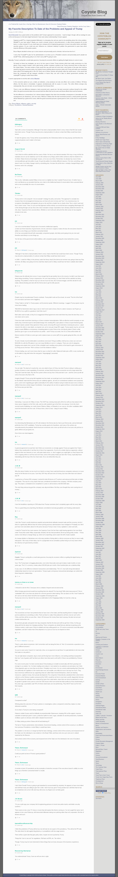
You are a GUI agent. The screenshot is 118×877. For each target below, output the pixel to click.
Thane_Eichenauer (21, 748)
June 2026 (98, 178)
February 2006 (99, 586)
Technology (99, 765)
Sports (97, 761)
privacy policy (100, 64)
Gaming (98, 679)
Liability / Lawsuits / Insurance (104, 715)
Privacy (98, 739)
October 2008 (99, 522)
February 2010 (99, 490)
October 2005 (99, 594)
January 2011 (99, 469)
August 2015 (99, 359)
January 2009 (99, 516)
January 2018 (99, 302)
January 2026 (99, 184)
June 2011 (98, 459)
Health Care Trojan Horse (102, 140)
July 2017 (98, 314)
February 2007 (99, 562)
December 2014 (100, 375)
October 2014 (99, 379)
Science (98, 755)
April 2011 (98, 463)
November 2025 (100, 188)
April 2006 (98, 582)
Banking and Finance (101, 637)
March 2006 (99, 584)
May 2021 (98, 228)
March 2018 (99, 298)
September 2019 (100, 262)
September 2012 (100, 429)
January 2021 (99, 236)
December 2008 (100, 518)
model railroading (100, 721)
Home (10, 20)
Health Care (99, 691)
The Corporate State (101, 767)
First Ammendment (101, 677)
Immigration (99, 701)
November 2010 (100, 473)
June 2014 (98, 387)
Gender (98, 681)
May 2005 (98, 604)
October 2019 (99, 260)
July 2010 (98, 481)
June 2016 (98, 339)
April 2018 (98, 296)
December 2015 (100, 351)
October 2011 (99, 451)
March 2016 (99, 345)
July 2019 (98, 266)
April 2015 (98, 367)
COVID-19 (98, 652)
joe (22, 398)
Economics (18, 105)
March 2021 (99, 232)
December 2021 (100, 214)
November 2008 (100, 520)
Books (97, 642)
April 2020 (98, 248)
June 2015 (98, 363)
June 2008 (98, 530)
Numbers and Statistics (102, 727)
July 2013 (98, 409)
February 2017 (99, 324)
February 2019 (99, 276)
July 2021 (98, 224)
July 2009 (98, 504)
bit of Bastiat (35, 78)
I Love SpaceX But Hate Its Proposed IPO (103, 83)
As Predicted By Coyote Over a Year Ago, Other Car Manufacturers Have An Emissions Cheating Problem (37, 24)
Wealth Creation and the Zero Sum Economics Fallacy (103, 167)
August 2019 (99, 264)
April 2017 (98, 320)
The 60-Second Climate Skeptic (104, 161)
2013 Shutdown (100, 625)
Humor (97, 699)
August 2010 (99, 478)
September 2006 (100, 572)
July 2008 (98, 528)
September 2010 (100, 476)
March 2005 (99, 608)
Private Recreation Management (104, 741)
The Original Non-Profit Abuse (104, 80)
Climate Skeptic (19, 20)
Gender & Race (100, 683)
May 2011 (98, 461)
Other (97, 731)
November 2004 (100, 616)
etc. (97, 672)
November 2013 (100, 401)
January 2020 (99, 254)
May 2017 (98, 318)
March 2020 (99, 250)
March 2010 (99, 488)
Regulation (98, 751)
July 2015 (98, 361)
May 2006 (98, 580)
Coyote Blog (94, 11)
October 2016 (99, 331)
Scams (97, 753)
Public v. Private (100, 745)
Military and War (100, 719)
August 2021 (99, 222)
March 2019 (99, 274)
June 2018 (98, 292)
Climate (98, 650)
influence (23, 103)
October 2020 (99, 240)
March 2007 (99, 560)
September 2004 (100, 620)
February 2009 (99, 514)
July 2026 (98, 176)
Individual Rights (100, 705)
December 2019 (100, 256)
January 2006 (99, 588)
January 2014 (99, 397)
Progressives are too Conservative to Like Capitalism (104, 151)
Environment (99, 667)
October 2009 (99, 498)
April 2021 (98, 230)
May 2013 (98, 413)
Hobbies (98, 695)
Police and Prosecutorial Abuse (104, 735)
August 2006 (99, 574)
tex (22, 364)
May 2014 (98, 389)
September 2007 (100, 548)
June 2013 (98, 411)
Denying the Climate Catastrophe (101, 90)
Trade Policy (99, 769)
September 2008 (100, 524)
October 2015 (99, 355)
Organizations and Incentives (103, 729)
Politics (98, 737)
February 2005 (99, 610)
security (33, 103)
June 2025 (98, 198)
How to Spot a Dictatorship (103, 141)
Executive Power (100, 673)
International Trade (101, 709)
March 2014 (99, 393)
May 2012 (98, 437)
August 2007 (99, 550)
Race (97, 747)
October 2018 (99, 284)
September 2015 (100, 357)
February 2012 (99, 443)
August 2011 (99, 455)
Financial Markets (100, 675)
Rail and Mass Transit (101, 749)
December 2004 (100, 614)
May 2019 (98, 270)
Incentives (98, 703)
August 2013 (99, 407)
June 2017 (98, 316)
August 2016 (99, 335)
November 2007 (100, 544)
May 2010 (98, 484)
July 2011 (98, 457)
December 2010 (100, 471)
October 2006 (99, 570)
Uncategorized (99, 781)
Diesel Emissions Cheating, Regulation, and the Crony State (73, 26)
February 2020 (99, 252)
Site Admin (98, 798)
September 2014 (100, 381)
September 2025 (100, 192)
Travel (97, 773)
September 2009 (100, 500)
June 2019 (98, 268)
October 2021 (99, 218)
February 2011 (99, 467)
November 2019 (100, 258)
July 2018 (98, 290)
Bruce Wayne (16, 103)
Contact (60, 20)
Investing (98, 711)
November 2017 (100, 306)
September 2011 (100, 453)
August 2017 (99, 312)
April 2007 (98, 558)
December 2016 (100, 327)
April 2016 (98, 343)
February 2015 (99, 371)
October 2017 (99, 308)
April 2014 (98, 391)
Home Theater (99, 697)
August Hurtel (20, 149)
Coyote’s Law (99, 130)
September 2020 (100, 242)
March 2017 (99, 322)
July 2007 (98, 552)
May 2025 (98, 200)
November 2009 (100, 496)
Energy (97, 666)
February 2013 (99, 419)
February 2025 (99, 206)
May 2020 (98, 246)
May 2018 (98, 294)
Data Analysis (99, 658)
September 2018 (100, 286)
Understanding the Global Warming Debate (102, 102)
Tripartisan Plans (100, 779)
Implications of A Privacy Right (104, 143)
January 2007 (99, 564)
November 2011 (100, 449)
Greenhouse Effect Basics (103, 92)
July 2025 (98, 196)
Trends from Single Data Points (104, 777)
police (29, 103)
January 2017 (99, 325)
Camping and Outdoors (102, 644)
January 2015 (99, 373)
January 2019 (99, 278)
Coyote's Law (99, 654)
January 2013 (99, 421)
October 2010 (99, 475)
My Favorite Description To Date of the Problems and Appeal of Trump (45, 29)
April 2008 (98, 534)
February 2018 (99, 300)
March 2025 (99, 204)
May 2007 (98, 556)
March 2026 (99, 180)
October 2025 (99, 190)
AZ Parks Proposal (49, 20)
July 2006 (98, 576)
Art (96, 635)
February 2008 (99, 538)
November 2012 (100, 425)
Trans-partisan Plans (101, 771)
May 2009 (98, 508)
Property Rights (100, 743)
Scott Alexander (14, 35)
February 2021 (99, 234)
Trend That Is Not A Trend (103, 775)
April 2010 (98, 486)
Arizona (98, 633)
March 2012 (99, 441)
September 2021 (100, 220)
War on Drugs (99, 783)
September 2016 (100, 333)
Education (98, 664)
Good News (99, 687)
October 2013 (99, 403)
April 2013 (98, 415)
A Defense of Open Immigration (104, 116)
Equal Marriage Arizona (102, 670)
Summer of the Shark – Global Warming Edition (104, 98)
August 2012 (99, 431)
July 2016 (98, 337)
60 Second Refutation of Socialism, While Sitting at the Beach (104, 113)
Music (97, 725)
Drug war (98, 660)
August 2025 (99, 194)
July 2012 (98, 433)
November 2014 (100, 377)
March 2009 (99, 512)
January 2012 (99, 445)
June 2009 (98, 506)
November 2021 (100, 216)
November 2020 (100, 238)
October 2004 (99, 618)
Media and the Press (101, 717)
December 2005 (100, 590)
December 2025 (100, 186)
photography (99, 733)
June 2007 (98, 554)
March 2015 (99, 369)
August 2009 (99, 502)
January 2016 (99, 349)
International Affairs (101, 707)
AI (96, 631)
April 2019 (98, 272)
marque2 (23, 444)
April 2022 (98, 212)
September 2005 (100, 596)
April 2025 (98, 202)
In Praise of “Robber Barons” (103, 145)
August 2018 (99, 288)
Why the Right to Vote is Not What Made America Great (103, 170)
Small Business (100, 759)
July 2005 (98, 600)
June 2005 (98, 602)
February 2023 (99, 210)
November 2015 (100, 353)
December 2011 (100, 447)
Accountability (99, 627)
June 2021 (98, 226)
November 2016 (100, 329)
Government (99, 689)
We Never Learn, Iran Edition (103, 78)
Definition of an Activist (102, 132)
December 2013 (100, 399)
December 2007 (100, 542)
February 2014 (99, 395)
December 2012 (100, 423)
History (97, 693)
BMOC (27, 20)
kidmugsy (23, 250)
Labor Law (98, 713)
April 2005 (98, 606)
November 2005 (100, 592)
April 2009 (98, 510)
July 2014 (98, 385)
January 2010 (99, 492)
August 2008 (99, 526)
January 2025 (99, 208)
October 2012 (99, 427)
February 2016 (99, 347)
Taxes (97, 763)
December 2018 (100, 280)
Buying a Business (101, 121)
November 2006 (100, 568)
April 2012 (98, 439)
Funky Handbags (100, 137)
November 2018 (100, 282)
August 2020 (99, 244)
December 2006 (100, 566)
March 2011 (99, 465)
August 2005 (99, 598)
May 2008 (98, 532)
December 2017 (100, 304)
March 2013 (99, 417)
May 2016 (98, 341)
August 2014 (99, 383)
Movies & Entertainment (102, 723)
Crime (97, 656)
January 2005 (99, 612)
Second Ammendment (101, 757)
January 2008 (99, 540)
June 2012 (98, 435)
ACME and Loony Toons (102, 629)
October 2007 (99, 546)
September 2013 (100, 405)
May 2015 (98, 365)
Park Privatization (36, 20)
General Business (27, 105)
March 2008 (99, 536)
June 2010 (98, 482)
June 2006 (98, 578)
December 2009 (100, 494)
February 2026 (99, 182)
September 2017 (100, 310)
